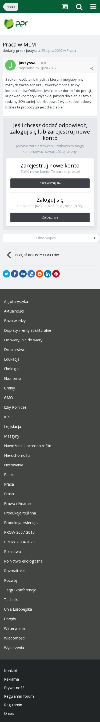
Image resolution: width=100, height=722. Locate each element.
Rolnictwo (12, 551)
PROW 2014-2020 (19, 542)
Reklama (11, 679)
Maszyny (11, 436)
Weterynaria (14, 628)
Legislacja (12, 426)
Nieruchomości (17, 455)
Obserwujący (46, 238)
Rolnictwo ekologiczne (23, 561)
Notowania (13, 465)
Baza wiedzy (15, 320)
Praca (71, 50)
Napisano (37, 67)
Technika (11, 599)
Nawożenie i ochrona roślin (27, 445)
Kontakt (11, 671)
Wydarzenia (14, 647)
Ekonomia (12, 378)
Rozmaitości (14, 570)
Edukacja (11, 359)
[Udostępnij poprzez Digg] (23, 274)
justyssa (33, 50)
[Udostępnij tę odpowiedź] (91, 68)
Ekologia (11, 368)
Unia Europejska (18, 609)
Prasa (9, 493)
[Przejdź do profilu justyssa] (10, 65)
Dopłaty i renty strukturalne (27, 330)
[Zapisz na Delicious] (31, 274)
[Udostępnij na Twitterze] (6, 274)
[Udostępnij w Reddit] (39, 274)
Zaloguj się (50, 217)
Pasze (9, 474)
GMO (8, 397)
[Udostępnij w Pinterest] (56, 274)
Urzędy (10, 618)
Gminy (9, 388)
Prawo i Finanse (17, 503)
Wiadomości (14, 638)
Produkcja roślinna (20, 513)
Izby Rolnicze (15, 407)
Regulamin (13, 705)
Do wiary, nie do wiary (23, 340)
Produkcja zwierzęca (21, 522)
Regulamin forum (19, 696)
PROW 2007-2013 (19, 532)
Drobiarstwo (15, 349)
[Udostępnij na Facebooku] (14, 274)
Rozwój (10, 580)
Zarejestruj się (50, 183)
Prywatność (14, 688)
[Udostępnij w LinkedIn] (47, 274)
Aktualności (14, 311)
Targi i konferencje (20, 590)
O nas (9, 713)
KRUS (9, 417)
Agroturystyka (16, 301)
